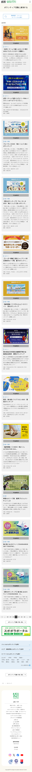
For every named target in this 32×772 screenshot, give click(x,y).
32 (18, 617)
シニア (23, 659)
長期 (27, 661)
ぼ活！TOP (16, 701)
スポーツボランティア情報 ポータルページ (16, 711)
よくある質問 (16, 721)
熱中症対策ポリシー (16, 738)
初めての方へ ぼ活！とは (16, 705)
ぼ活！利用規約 (16, 730)
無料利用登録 (16, 741)
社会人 (13, 659)
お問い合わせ (16, 723)
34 (24, 617)
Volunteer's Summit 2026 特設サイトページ (16, 713)
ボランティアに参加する (16, 707)
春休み (13, 661)
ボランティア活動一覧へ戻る (15, 622)
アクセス (16, 749)
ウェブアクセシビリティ (16, 732)
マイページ (16, 743)
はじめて (4, 657)
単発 (18, 661)
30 (13, 617)
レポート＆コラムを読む (16, 715)
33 (21, 617)
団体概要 (16, 747)
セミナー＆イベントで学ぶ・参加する (16, 709)
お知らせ (16, 719)
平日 (3, 661)
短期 (22, 661)
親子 (18, 659)
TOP (3, 683)
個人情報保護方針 (16, 725)
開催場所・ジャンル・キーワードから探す (17, 16)
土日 (28, 659)
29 (10, 617)
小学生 (9, 657)
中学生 (15, 657)
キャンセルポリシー (16, 734)
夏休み (7, 661)
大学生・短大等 (5, 659)
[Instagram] (10, 755)
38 (30, 617)
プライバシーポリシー (16, 727)
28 (7, 617)
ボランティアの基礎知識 (16, 717)
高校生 (20, 657)
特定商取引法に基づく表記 (16, 736)
